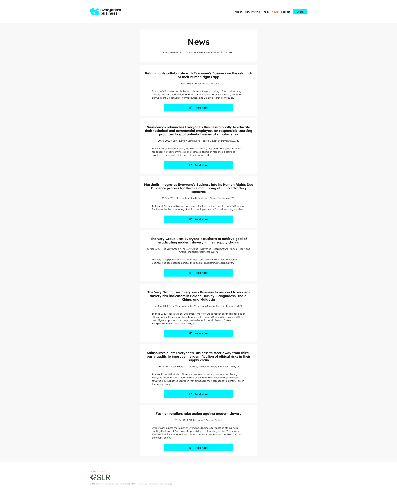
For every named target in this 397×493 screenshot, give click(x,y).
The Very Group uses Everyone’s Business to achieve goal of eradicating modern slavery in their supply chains (198, 240)
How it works (252, 11)
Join (266, 11)
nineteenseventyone (155, 484)
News (275, 11)
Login (300, 11)
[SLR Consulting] (100, 477)
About (238, 11)
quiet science (123, 484)
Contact (285, 11)
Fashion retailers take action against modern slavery (198, 413)
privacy (168, 484)
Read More (201, 107)
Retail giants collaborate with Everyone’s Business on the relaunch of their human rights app (198, 75)
